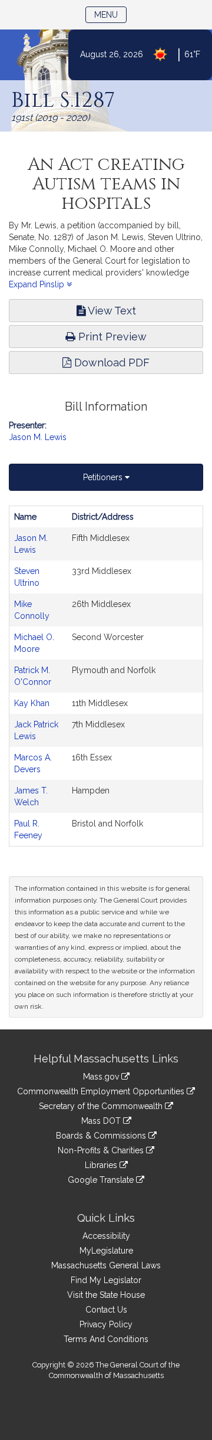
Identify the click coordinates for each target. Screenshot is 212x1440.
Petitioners (104, 477)
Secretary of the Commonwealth (102, 1106)
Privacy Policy (106, 1324)
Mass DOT (102, 1121)
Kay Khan (31, 703)
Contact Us (106, 1309)
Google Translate (102, 1180)
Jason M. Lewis (38, 437)
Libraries (102, 1165)
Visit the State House (106, 1295)
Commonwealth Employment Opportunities (102, 1091)
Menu (110, 14)
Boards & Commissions (102, 1135)
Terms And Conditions (106, 1339)
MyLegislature (106, 1250)
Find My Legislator (106, 1280)
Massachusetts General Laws (106, 1265)
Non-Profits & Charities (102, 1150)
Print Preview (111, 336)
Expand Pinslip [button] (38, 284)
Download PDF (110, 362)
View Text (110, 310)
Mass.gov (102, 1076)
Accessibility (106, 1236)
